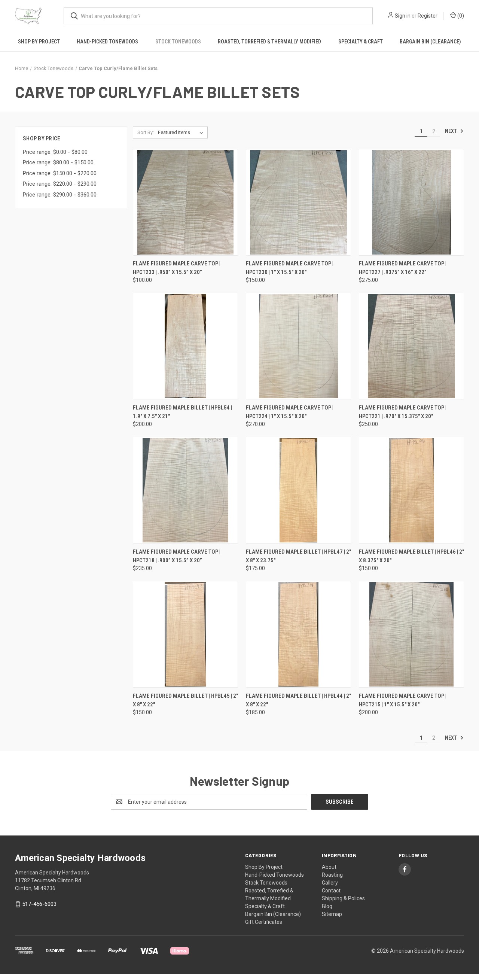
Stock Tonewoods (178, 42)
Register (427, 16)
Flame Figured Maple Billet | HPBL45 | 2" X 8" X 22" (185, 700)
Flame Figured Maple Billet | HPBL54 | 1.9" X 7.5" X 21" (182, 412)
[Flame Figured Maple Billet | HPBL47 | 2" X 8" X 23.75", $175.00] (298, 490)
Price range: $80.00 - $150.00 (58, 162)
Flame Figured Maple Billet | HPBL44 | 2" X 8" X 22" (298, 700)
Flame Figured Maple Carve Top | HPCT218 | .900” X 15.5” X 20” (176, 556)
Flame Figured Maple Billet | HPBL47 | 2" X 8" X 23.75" (298, 556)
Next (451, 131)
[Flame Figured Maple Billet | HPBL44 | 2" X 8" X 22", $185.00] (298, 634)
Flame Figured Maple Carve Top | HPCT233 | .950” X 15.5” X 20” (176, 268)
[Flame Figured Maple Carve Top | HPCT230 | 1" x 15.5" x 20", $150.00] (298, 202)
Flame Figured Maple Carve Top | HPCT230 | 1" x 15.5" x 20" (289, 268)
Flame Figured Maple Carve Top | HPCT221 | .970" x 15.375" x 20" (402, 412)
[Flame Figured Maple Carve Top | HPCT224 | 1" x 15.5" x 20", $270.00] (298, 346)
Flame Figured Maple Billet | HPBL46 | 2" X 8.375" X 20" (411, 556)
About (329, 867)
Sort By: (145, 132)
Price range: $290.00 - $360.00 (60, 194)
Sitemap (332, 914)
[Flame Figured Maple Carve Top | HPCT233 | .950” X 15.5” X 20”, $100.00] (185, 202)
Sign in (403, 16)
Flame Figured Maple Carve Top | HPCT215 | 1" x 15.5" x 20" (402, 700)
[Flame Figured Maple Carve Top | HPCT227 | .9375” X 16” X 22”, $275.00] (411, 202)
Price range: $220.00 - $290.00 (60, 183)
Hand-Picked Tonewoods (107, 42)
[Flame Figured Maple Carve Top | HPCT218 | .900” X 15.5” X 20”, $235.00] (185, 490)
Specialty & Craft (360, 42)
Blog (327, 906)
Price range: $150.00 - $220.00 (60, 173)
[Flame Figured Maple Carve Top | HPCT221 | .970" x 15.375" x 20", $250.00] (411, 346)
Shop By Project (39, 42)
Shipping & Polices (343, 898)
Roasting (332, 875)
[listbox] (182, 132)
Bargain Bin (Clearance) (430, 42)
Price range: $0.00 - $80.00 (55, 152)
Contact (331, 891)
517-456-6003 (39, 904)
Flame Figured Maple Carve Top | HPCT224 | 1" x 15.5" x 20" (289, 412)
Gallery (330, 883)
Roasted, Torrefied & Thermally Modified (269, 42)
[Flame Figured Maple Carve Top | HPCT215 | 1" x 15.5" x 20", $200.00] (411, 634)
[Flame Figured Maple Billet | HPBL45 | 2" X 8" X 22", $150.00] (185, 634)
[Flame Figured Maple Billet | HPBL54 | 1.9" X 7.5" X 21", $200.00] (185, 346)
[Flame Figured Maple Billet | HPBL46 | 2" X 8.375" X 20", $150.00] (411, 490)
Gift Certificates (263, 922)
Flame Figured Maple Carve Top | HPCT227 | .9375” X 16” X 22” (402, 268)
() (460, 16)
